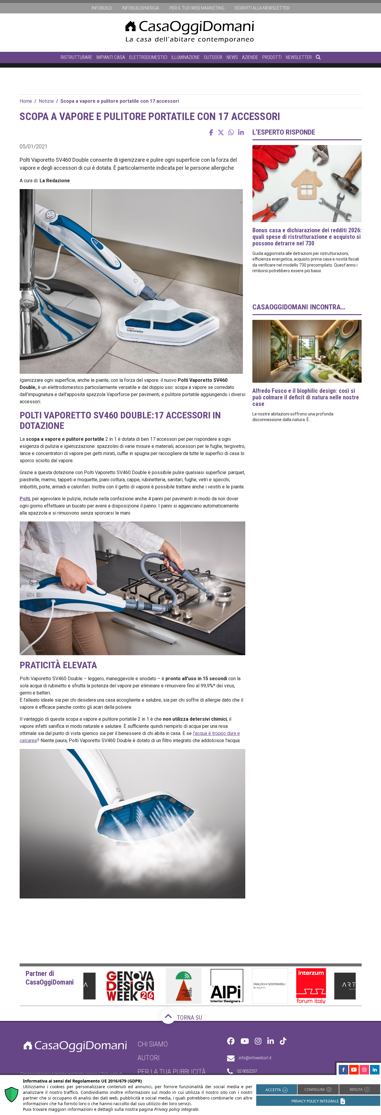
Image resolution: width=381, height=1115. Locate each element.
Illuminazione (185, 57)
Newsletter (299, 57)
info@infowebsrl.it (255, 1058)
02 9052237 (247, 1071)
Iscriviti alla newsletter (262, 8)
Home (26, 101)
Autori (149, 1058)
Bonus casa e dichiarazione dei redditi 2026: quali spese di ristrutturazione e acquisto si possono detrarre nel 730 (307, 237)
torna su (189, 1017)
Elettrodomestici (148, 57)
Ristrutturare (76, 57)
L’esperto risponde (283, 132)
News (232, 57)
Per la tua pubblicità (172, 1071)
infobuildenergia (140, 8)
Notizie (46, 101)
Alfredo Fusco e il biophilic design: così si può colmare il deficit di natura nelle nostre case (305, 397)
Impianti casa (110, 57)
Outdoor (213, 57)
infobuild (102, 8)
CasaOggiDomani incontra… (298, 307)
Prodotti (272, 57)
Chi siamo (153, 1044)
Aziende (250, 57)
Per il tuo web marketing (196, 8)
